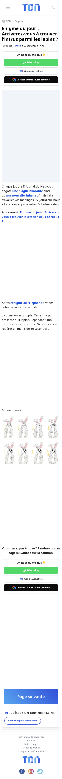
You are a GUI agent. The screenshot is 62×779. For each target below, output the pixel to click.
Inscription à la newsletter (31, 736)
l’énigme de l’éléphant (26, 303)
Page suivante (31, 696)
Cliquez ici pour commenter (22, 720)
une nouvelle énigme (21, 195)
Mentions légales (31, 747)
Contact (31, 740)
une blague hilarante (27, 191)
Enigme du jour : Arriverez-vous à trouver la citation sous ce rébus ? (30, 216)
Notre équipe (31, 744)
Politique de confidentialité (31, 751)
